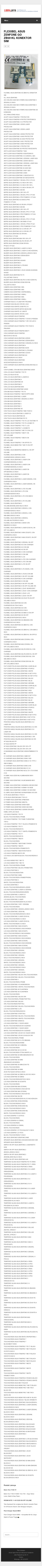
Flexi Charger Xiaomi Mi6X (12, 1511)
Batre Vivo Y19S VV (10, 1490)
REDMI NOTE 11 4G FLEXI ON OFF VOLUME (18, 1500)
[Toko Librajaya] (21, 10)
